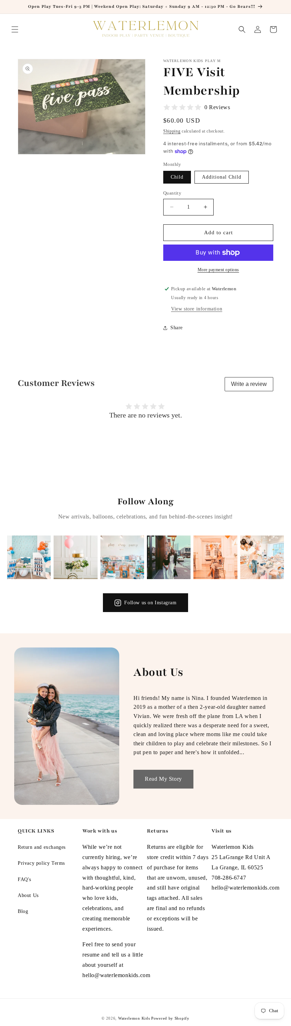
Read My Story (163, 779)
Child (177, 177)
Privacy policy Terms (41, 863)
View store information (196, 309)
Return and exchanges (42, 847)
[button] (15, 29)
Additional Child (221, 177)
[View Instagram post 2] (75, 557)
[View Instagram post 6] (262, 557)
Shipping (172, 131)
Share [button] (176, 327)
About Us (28, 895)
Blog (23, 911)
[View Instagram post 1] (29, 557)
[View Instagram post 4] (169, 557)
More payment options (218, 269)
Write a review (249, 384)
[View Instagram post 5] (215, 557)
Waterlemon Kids (134, 1018)
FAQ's (24, 879)
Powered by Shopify (170, 1018)
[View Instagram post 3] (122, 557)
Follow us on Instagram (150, 602)
